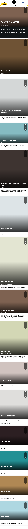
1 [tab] (12, 36)
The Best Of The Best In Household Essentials (11, 21)
